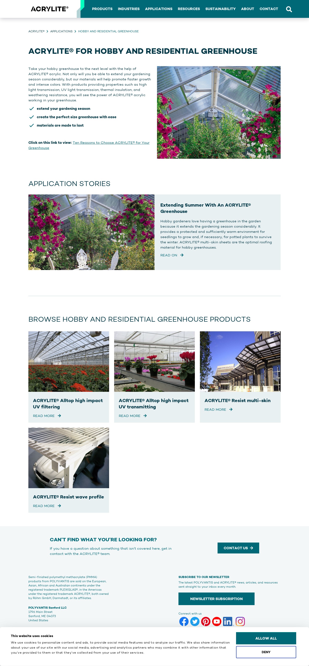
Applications (61, 31)
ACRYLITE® (36, 31)
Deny (266, 652)
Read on (169, 255)
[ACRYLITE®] (49, 9)
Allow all (266, 638)
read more (44, 415)
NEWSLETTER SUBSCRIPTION (216, 599)
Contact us (236, 548)
